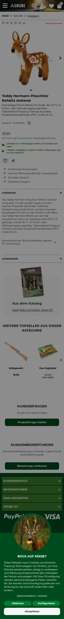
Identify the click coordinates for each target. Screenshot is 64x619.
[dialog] (32, 309)
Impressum (42, 596)
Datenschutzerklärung (26, 596)
